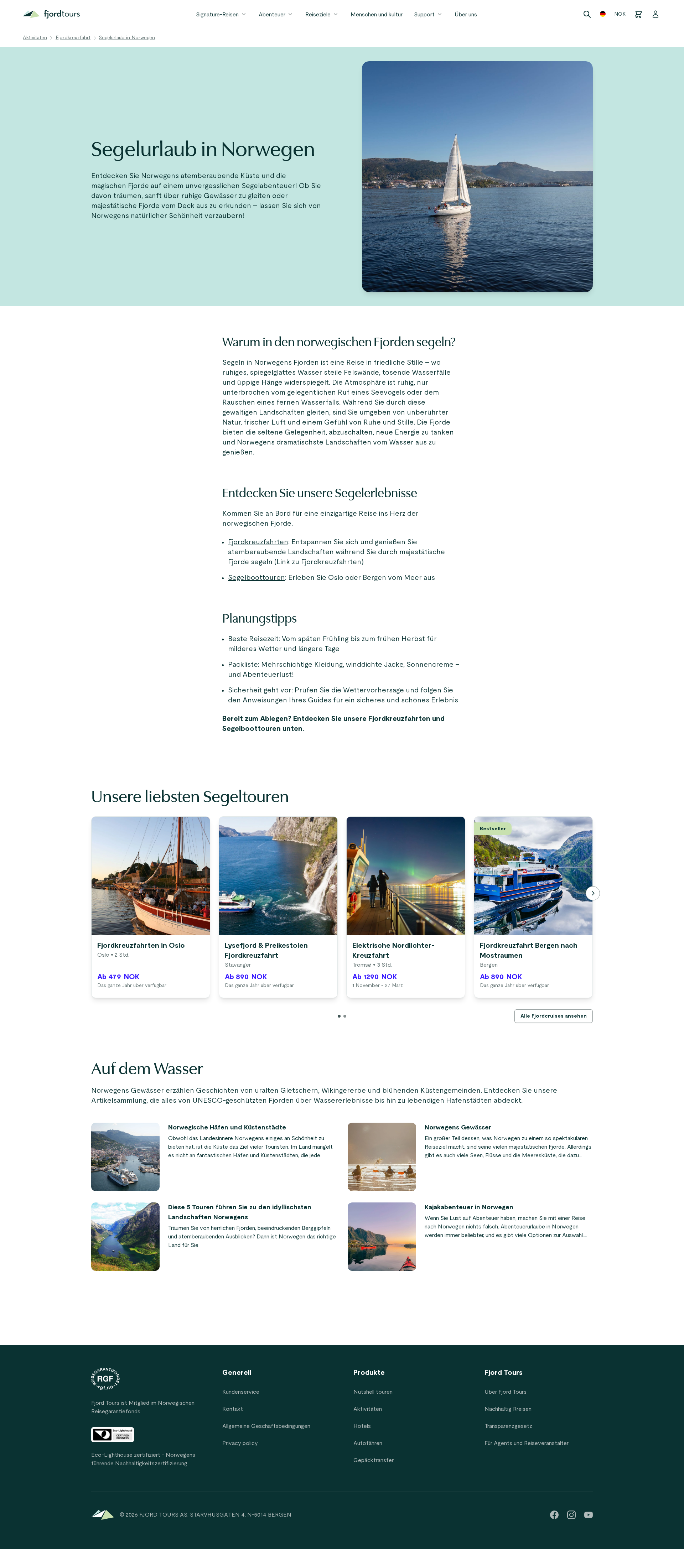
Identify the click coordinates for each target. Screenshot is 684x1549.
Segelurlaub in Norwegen (127, 37)
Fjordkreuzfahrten (258, 542)
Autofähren (367, 1443)
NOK (620, 14)
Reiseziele (318, 14)
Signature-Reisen (217, 14)
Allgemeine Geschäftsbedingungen (266, 1426)
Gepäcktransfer (373, 1460)
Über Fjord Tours (505, 1392)
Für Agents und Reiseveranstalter (526, 1443)
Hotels (362, 1426)
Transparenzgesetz (508, 1426)
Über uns (466, 14)
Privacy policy (240, 1443)
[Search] (587, 14)
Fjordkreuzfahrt (73, 37)
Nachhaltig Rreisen (508, 1409)
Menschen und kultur (377, 14)
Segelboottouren (256, 577)
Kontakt (232, 1409)
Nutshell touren (373, 1392)
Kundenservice (240, 1392)
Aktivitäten (35, 37)
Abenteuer (272, 14)
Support (424, 14)
